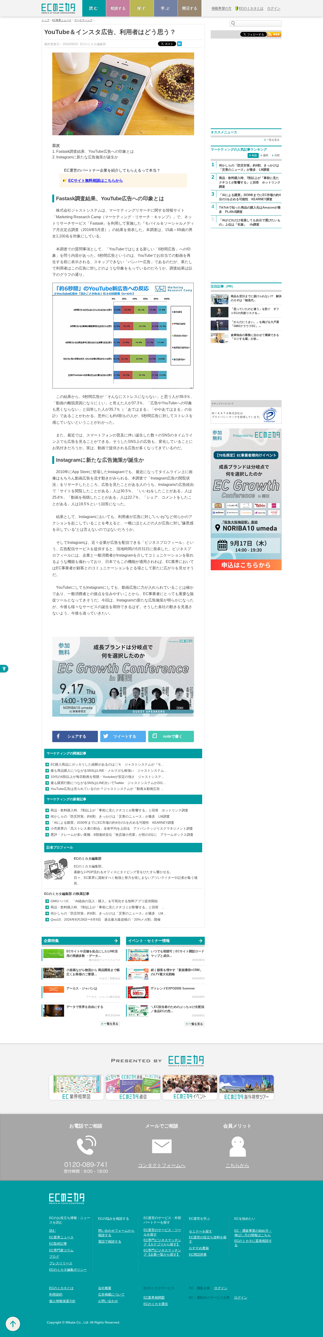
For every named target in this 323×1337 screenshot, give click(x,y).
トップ (45, 20)
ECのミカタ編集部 (87, 858)
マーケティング (83, 20)
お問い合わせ (108, 1301)
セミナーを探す (200, 1231)
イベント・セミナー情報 (149, 941)
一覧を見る (111, 1023)
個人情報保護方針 (62, 1301)
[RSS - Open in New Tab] (274, 34)
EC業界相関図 (154, 1297)
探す (142, 8)
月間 (276, 155)
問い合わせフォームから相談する (116, 1233)
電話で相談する (109, 1241)
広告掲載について (111, 1294)
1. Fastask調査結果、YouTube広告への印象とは (93, 151)
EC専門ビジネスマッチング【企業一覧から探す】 (162, 1252)
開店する (189, 8)
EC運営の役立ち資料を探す (208, 1239)
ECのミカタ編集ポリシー (68, 1270)
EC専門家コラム (61, 1250)
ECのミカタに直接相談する (253, 1243)
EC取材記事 (58, 1244)
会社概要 (104, 1288)
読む (94, 8)
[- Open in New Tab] (246, 411)
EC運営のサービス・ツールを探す (162, 1232)
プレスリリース (60, 1263)
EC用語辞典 (198, 1254)
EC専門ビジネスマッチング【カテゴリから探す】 (162, 1242)
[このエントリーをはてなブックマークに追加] (180, 43)
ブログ (54, 1257)
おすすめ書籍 (199, 1248)
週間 (265, 155)
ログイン (220, 1288)
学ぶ (166, 8)
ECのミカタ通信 (156, 1304)
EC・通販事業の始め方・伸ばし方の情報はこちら (253, 1233)
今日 (254, 155)
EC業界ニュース (61, 20)
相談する (118, 8)
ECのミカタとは (61, 1288)
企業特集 (51, 941)
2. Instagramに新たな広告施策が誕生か (85, 157)
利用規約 (55, 1294)
